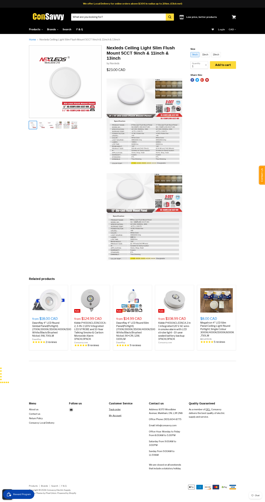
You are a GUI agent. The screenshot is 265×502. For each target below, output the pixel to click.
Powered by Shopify (66, 493)
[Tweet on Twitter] (197, 80)
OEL (208, 409)
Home (32, 39)
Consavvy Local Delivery (41, 422)
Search (67, 29)
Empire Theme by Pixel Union (42, 493)
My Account (115, 415)
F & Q (79, 29)
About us (33, 409)
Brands (51, 29)
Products (35, 29)
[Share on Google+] (202, 80)
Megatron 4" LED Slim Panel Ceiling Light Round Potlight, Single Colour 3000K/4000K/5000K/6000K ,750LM (217, 329)
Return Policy (36, 418)
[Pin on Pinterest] (207, 80)
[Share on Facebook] (192, 80)
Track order (115, 409)
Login (221, 29)
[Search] (170, 17)
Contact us (34, 414)
